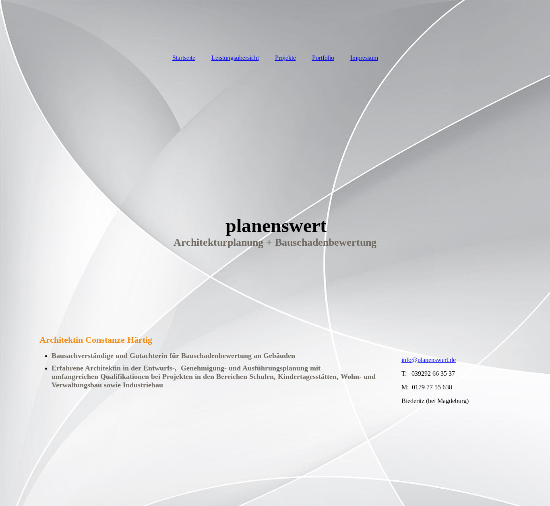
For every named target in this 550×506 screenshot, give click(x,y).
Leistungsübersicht (235, 57)
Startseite (183, 57)
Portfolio (323, 57)
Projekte (285, 57)
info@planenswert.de (428, 359)
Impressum (364, 57)
